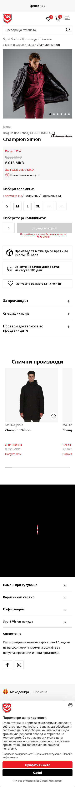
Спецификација (16, 313)
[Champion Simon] (31, 395)
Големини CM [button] (51, 196)
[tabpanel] (37, 84)
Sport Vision (11, 39)
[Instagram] (19, 665)
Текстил (46, 39)
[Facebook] (7, 665)
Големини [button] (32, 196)
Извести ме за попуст (25, 175)
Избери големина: (18, 189)
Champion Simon (18, 430)
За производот (16, 300)
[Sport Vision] (7, 18)
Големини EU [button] (12, 196)
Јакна (30, 45)
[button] (37, 30)
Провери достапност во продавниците (23, 328)
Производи (30, 39)
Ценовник (37, 5)
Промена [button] (40, 692)
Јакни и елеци (14, 45)
